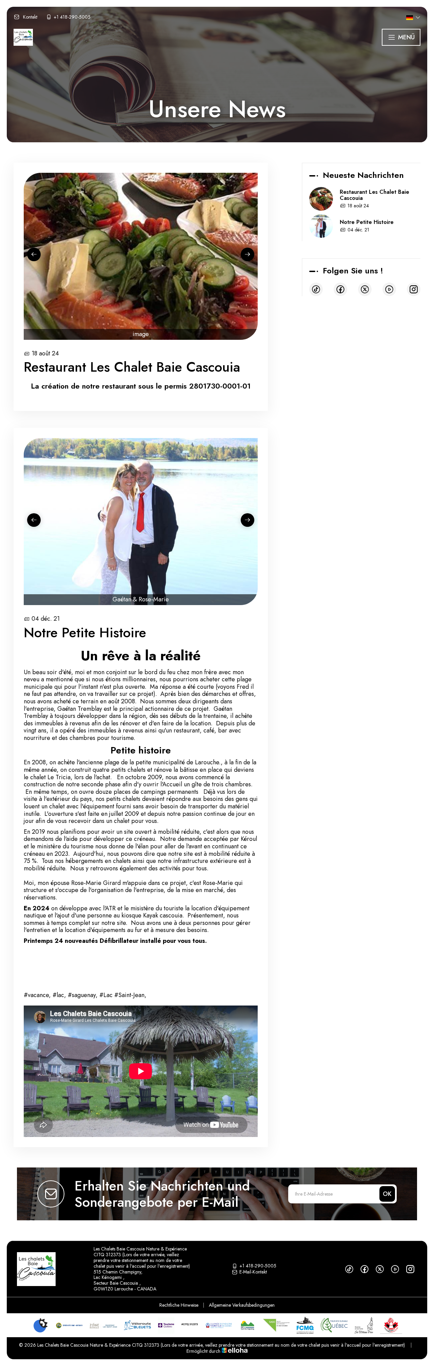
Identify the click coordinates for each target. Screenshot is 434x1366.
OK (387, 1193)
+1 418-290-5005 (257, 1266)
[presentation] (34, 254)
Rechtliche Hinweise (178, 1305)
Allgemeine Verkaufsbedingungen (242, 1305)
